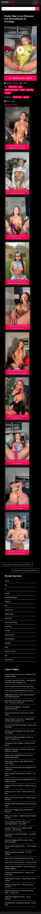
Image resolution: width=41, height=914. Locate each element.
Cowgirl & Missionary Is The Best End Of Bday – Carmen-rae (19, 892)
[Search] (37, 9)
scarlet (7, 593)
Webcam (26, 97)
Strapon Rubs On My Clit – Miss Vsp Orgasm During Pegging (20, 867)
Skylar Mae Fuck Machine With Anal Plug (19, 858)
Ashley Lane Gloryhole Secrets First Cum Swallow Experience (19, 756)
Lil (5, 589)
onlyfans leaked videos (11, 90)
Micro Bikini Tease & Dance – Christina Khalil (20, 862)
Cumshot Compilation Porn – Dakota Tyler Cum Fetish (19, 873)
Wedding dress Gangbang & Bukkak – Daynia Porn (20, 904)
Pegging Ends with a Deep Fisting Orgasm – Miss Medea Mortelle (20, 696)
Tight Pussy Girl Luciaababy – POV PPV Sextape (18, 853)
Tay (6, 585)
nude (20, 87)
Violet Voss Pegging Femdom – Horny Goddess (17, 898)
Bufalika (7, 643)
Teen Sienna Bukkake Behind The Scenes (19, 691)
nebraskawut (9, 635)
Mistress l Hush (10, 651)
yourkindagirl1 (10, 639)
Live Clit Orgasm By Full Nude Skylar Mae (19, 686)
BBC (6, 606)
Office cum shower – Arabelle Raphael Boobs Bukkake (20, 817)
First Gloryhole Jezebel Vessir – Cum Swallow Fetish (20, 847)
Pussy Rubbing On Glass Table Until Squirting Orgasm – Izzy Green (17, 823)
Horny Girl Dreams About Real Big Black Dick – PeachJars (20, 768)
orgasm (22, 90)
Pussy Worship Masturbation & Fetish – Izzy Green (20, 774)
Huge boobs (9, 614)
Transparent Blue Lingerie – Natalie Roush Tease (20, 744)
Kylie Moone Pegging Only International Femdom (19, 811)
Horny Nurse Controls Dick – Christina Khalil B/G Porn (20, 799)
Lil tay (7, 581)
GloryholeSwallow (11, 597)
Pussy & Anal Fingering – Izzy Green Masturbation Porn (17, 708)
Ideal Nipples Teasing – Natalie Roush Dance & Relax (20, 879)
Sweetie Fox (9, 610)
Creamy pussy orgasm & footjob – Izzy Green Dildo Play (20, 835)
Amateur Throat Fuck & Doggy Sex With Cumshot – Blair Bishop (18, 829)
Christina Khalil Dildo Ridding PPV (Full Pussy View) (20, 805)
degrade (8, 602)
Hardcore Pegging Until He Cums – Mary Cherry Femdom (19, 841)
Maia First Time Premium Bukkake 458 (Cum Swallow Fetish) (20, 780)
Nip (6, 655)
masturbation (13, 87)
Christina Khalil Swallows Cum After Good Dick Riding (19, 732)
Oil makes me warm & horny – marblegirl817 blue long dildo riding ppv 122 (20, 681)
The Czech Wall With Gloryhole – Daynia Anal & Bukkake (20, 726)
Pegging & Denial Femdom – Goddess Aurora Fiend (20, 786)
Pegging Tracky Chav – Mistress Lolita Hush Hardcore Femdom (20, 750)
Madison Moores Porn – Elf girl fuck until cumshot (19, 886)
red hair (7, 631)
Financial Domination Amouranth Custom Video (19, 714)
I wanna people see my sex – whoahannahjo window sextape (20, 675)
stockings (7, 93)
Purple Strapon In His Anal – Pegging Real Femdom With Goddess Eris (19, 720)
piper (7, 647)
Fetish (10, 2)
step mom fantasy (11, 622)
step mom (8, 618)
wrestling (8, 626)
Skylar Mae (29, 90)
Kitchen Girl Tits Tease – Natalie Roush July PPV (20, 792)
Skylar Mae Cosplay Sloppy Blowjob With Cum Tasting (19, 762)
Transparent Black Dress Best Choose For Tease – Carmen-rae (19, 738)
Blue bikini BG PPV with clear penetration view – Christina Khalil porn (19, 702)
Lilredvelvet (9, 660)
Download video (22, 78)
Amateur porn (17, 97)
